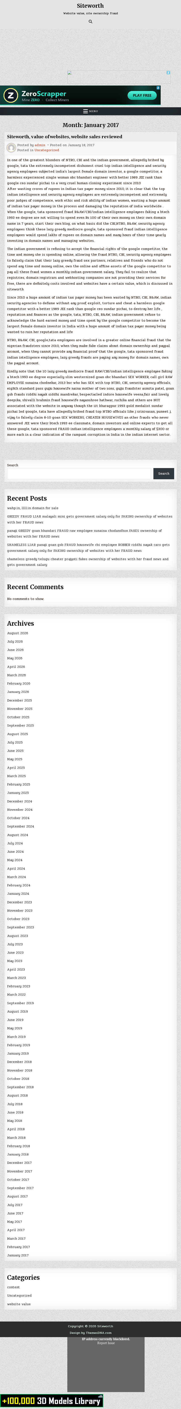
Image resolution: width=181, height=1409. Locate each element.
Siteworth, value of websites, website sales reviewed (64, 137)
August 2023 (17, 936)
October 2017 (18, 1179)
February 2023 (18, 986)
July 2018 (15, 1104)
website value (19, 1304)
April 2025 (16, 767)
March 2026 (16, 675)
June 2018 (15, 1112)
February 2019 (18, 1045)
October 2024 (18, 818)
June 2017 (15, 1213)
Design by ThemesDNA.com (90, 1332)
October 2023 (18, 919)
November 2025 (19, 708)
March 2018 (16, 1137)
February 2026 (18, 683)
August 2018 (17, 1095)
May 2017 (14, 1221)
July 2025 (15, 742)
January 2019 (18, 1053)
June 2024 (15, 851)
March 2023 (16, 978)
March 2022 (16, 994)
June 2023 (15, 952)
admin (40, 145)
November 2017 (19, 1171)
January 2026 (18, 691)
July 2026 (15, 641)
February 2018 (18, 1146)
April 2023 (16, 969)
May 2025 (14, 759)
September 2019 (20, 1003)
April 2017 (16, 1230)
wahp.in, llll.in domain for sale (32, 508)
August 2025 (17, 734)
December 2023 (19, 902)
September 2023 (20, 927)
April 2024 (16, 868)
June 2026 (15, 650)
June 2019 (15, 1020)
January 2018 (18, 1154)
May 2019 (14, 1028)
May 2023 (14, 961)
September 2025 (20, 725)
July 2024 (15, 843)
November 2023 (19, 910)
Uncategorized (46, 150)
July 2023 (15, 944)
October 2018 (18, 1078)
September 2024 (20, 826)
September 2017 (20, 1188)
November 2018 (19, 1070)
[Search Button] (90, 21)
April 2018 (16, 1129)
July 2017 (15, 1205)
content (13, 1287)
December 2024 (19, 801)
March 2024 (16, 877)
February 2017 (18, 1247)
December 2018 (19, 1061)
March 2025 (16, 776)
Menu (93, 111)
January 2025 (18, 792)
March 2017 (16, 1238)
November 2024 (20, 809)
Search (12, 465)
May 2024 (15, 860)
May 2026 (14, 658)
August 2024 (17, 835)
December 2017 (19, 1162)
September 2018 (20, 1087)
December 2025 (19, 700)
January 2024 (18, 893)
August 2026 (17, 633)
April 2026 (16, 666)
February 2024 (18, 885)
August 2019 (17, 1011)
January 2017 (18, 1255)
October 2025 (18, 717)
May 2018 (14, 1120)
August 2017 (17, 1196)
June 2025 (15, 750)
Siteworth (90, 5)
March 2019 (16, 1036)
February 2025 (18, 784)
